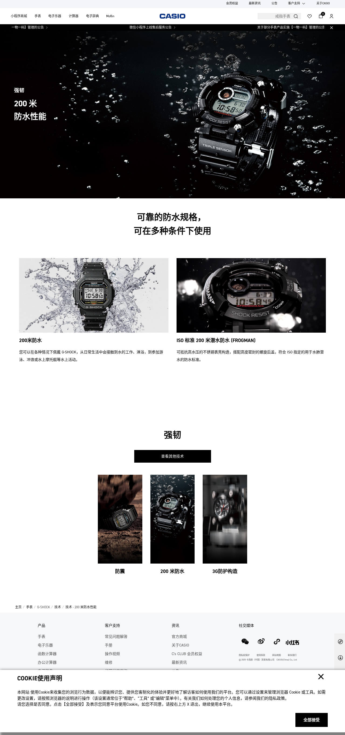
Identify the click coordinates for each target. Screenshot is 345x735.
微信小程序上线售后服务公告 (133, 27)
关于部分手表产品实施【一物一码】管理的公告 (274, 27)
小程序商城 (19, 16)
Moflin (110, 16)
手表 (37, 16)
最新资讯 (255, 3)
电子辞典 (92, 16)
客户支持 (294, 3)
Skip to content (14, 10)
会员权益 (232, 3)
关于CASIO (323, 3)
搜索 (296, 16)
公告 (274, 3)
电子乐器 (54, 16)
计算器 (73, 16)
